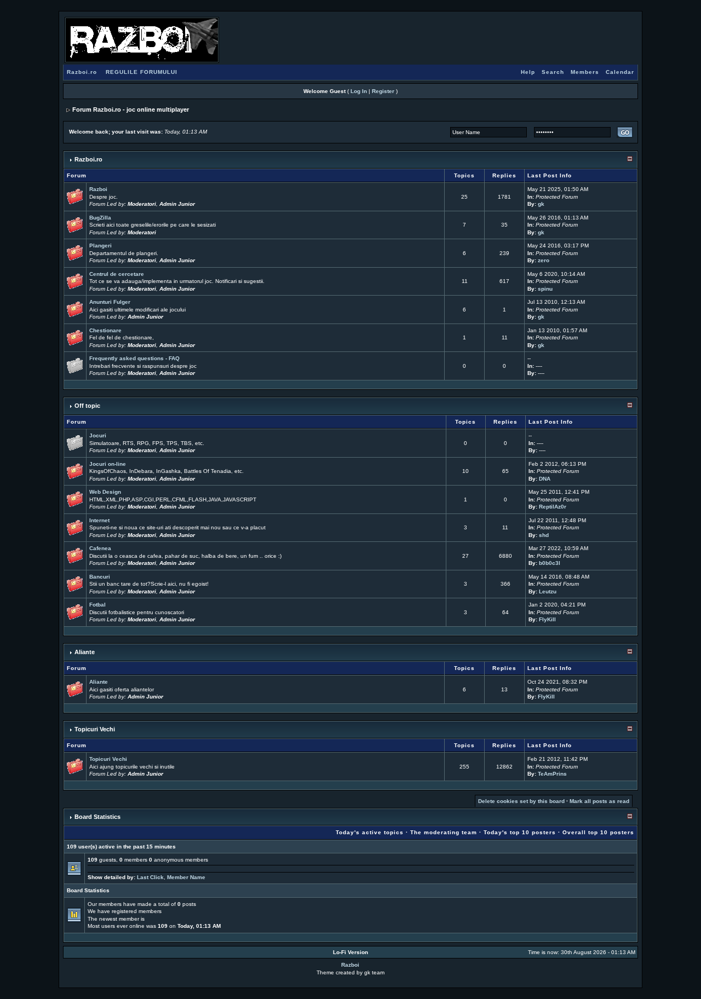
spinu (545, 289)
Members (585, 72)
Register (383, 91)
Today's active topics (370, 832)
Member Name (186, 877)
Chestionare (105, 330)
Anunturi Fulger (109, 302)
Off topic (87, 405)
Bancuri (99, 577)
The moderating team (443, 832)
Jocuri (97, 435)
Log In (358, 91)
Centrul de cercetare (116, 274)
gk (541, 204)
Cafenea (100, 548)
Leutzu (547, 591)
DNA (544, 479)
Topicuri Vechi (94, 729)
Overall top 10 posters (598, 832)
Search (553, 72)
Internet (99, 520)
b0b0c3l (549, 563)
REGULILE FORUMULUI (141, 72)
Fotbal (97, 605)
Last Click (150, 877)
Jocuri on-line (107, 464)
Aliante (84, 652)
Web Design (105, 492)
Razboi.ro (82, 72)
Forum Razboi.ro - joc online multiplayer (130, 109)
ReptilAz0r (552, 507)
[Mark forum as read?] (75, 196)
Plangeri (100, 245)
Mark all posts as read (599, 801)
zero (543, 260)
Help (528, 72)
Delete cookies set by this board (521, 801)
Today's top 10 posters (520, 832)
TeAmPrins (552, 774)
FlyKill (547, 619)
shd (544, 535)
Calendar (620, 72)
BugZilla (100, 218)
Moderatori (142, 204)
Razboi (98, 189)
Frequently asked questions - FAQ (134, 358)
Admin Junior (177, 204)
